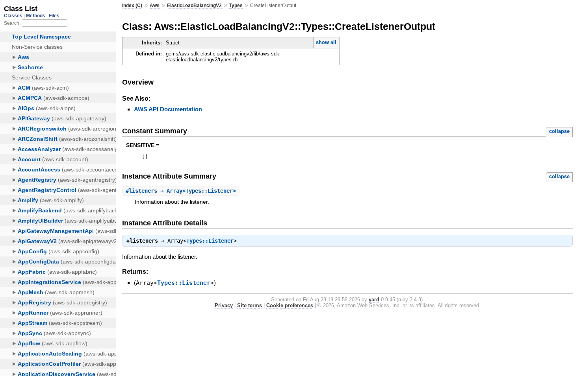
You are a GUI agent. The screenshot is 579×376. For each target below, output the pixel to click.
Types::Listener (210, 241)
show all (326, 42)
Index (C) (132, 5)
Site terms (249, 305)
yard (374, 299)
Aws (155, 5)
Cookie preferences (289, 305)
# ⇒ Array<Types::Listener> (181, 191)
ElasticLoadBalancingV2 (194, 5)
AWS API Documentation (168, 109)
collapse (559, 131)
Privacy (224, 305)
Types (236, 5)
